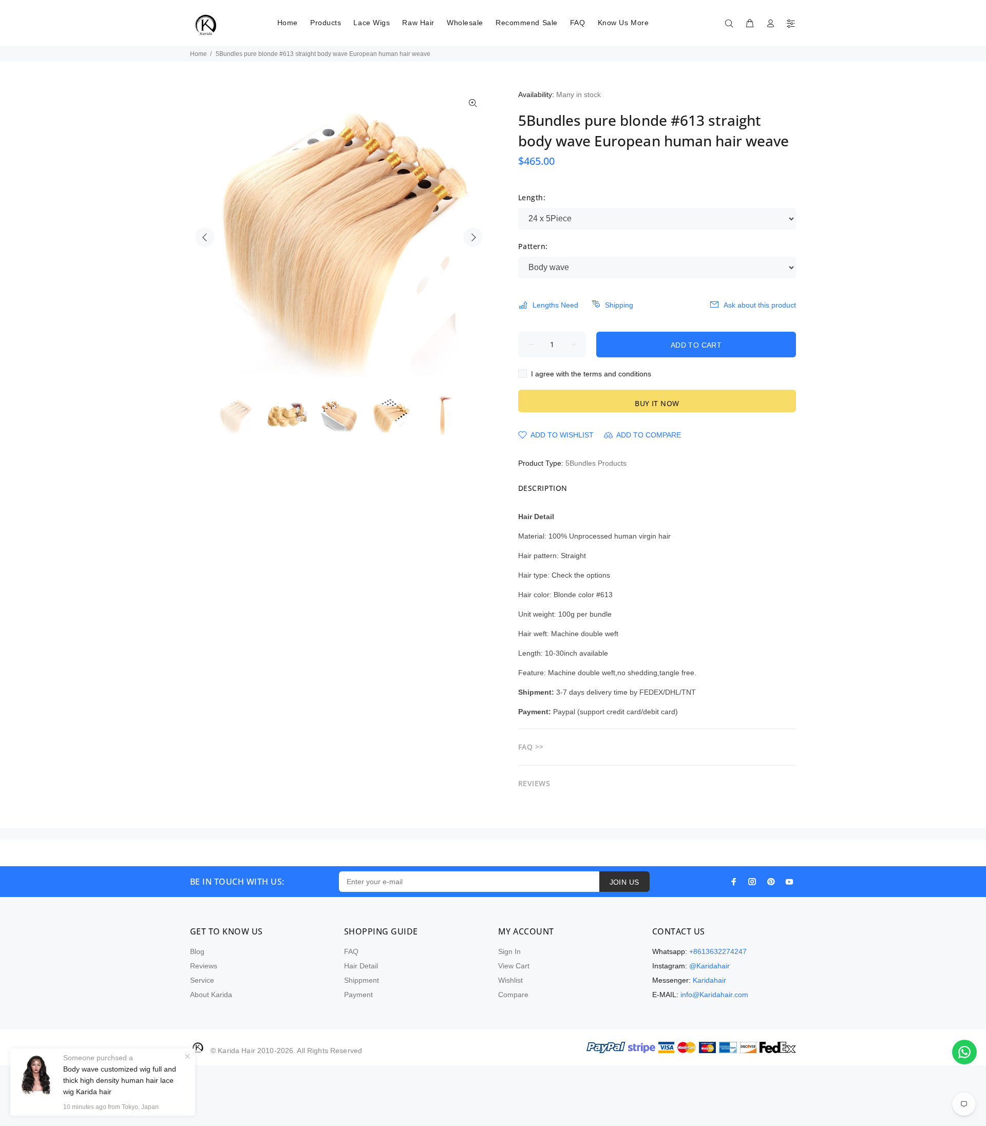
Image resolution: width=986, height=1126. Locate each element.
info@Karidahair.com (714, 994)
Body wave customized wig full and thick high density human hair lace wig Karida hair (119, 1080)
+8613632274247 (718, 951)
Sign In (509, 951)
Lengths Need (555, 305)
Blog (197, 951)
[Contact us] (964, 1052)
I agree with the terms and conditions (591, 374)
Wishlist (510, 980)
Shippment (361, 980)
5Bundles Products (596, 463)
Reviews (203, 966)
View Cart (513, 966)
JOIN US (624, 882)
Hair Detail (361, 966)
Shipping (619, 305)
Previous (205, 237)
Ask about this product (760, 305)
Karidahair (709, 980)
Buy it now (657, 403)
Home (198, 54)
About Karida (211, 994)
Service (202, 980)
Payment (358, 994)
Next (473, 237)
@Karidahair (709, 966)
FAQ (351, 951)
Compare (513, 994)
